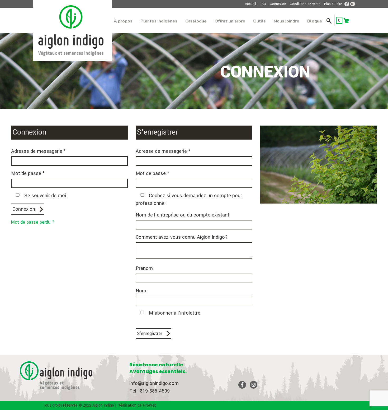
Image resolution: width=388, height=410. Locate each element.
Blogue (314, 21)
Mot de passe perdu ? (32, 222)
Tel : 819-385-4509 (149, 391)
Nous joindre (286, 21)
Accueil (250, 4)
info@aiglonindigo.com (154, 383)
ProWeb (150, 405)
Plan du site (333, 4)
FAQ (263, 4)
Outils (259, 21)
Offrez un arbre (230, 21)
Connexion (278, 4)
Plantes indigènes (158, 21)
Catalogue (196, 21)
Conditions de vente (305, 4)
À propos (123, 21)
